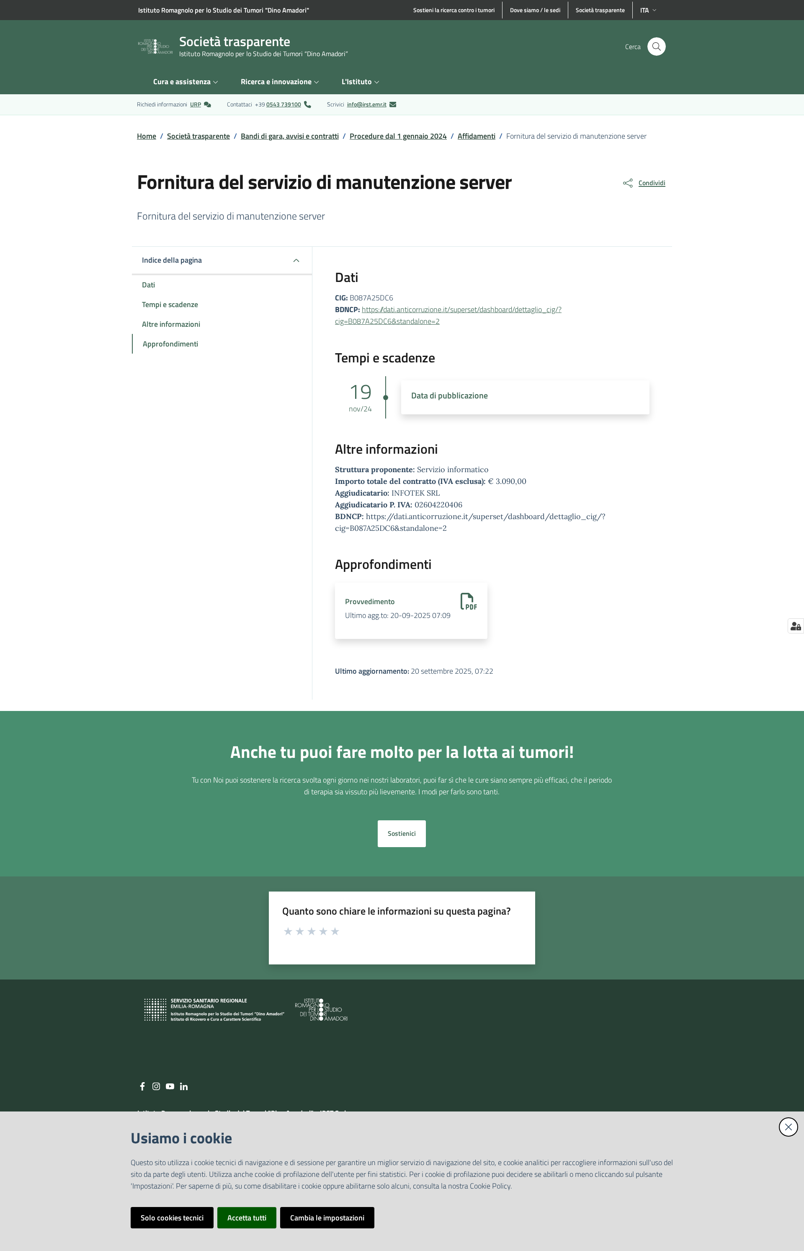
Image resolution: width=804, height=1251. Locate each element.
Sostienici (402, 833)
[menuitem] (187, 82)
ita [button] (644, 10)
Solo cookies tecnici (172, 1217)
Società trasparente (198, 136)
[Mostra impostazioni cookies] (796, 625)
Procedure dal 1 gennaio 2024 (398, 136)
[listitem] (174, 104)
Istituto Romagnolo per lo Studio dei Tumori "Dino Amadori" (223, 10)
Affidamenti (476, 136)
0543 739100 (283, 104)
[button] (656, 46)
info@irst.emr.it (367, 104)
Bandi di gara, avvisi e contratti (290, 136)
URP (195, 104)
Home (146, 136)
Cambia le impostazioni (327, 1217)
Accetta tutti (246, 1217)
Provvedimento (370, 601)
